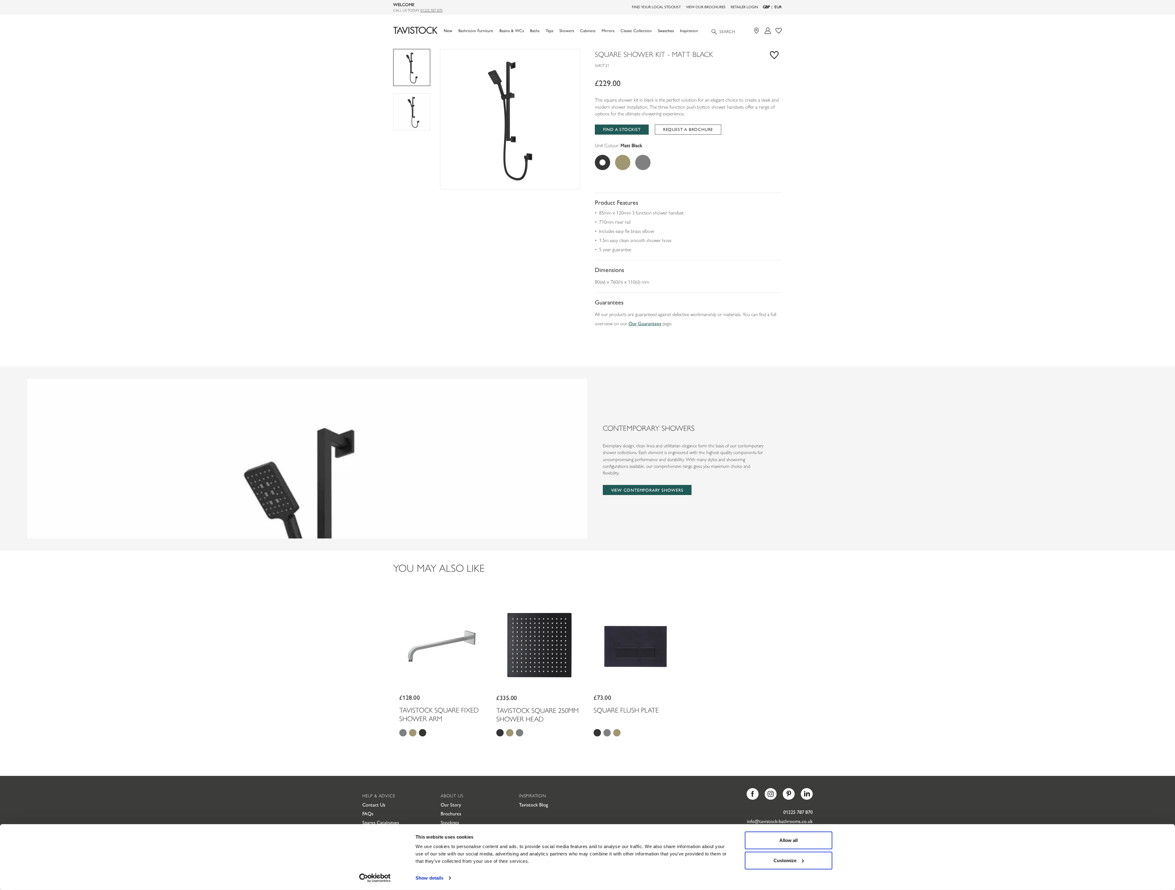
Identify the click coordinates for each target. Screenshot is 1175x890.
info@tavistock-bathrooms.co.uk (780, 821)
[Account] (768, 31)
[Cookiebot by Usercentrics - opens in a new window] (375, 878)
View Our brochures (706, 6)
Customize (785, 860)
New (448, 30)
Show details (429, 878)
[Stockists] (757, 31)
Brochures (451, 813)
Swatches (666, 30)
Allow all (788, 840)
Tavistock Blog (533, 804)
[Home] (415, 30)
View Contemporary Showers (647, 490)
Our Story (451, 804)
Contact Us (373, 804)
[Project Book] (778, 31)
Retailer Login (744, 6)
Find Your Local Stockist (656, 6)
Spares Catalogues (380, 822)
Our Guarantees (645, 323)
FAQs (367, 813)
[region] (510, 119)
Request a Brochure (688, 129)
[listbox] (510, 119)
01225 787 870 (431, 10)
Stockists (450, 822)
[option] (510, 119)
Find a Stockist (622, 129)
